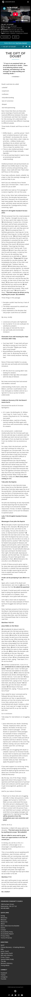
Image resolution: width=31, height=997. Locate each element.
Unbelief (12, 33)
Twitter (3, 975)
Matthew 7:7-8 (19, 31)
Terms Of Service (6, 938)
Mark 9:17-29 (12, 29)
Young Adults (5, 965)
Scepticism (19, 33)
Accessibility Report (7, 934)
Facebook (4, 973)
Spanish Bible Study (7, 959)
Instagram (4, 977)
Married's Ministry (7, 955)
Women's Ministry (6, 963)
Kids (2, 949)
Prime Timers (5, 957)
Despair (25, 33)
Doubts (7, 33)
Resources (4, 922)
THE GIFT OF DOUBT (11, 26)
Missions (3, 920)
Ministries (4, 918)
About (3, 924)
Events (3, 928)
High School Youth (7, 953)
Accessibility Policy (7, 932)
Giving (3, 916)
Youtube (3, 979)
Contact (3, 930)
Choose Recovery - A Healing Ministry (13, 947)
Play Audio (5, 37)
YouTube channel (21, 43)
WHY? (2, 945)
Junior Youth (5, 951)
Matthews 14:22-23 (8, 31)
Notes (15, 37)
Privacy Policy (5, 936)
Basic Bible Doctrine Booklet (10, 926)
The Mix (3, 961)
